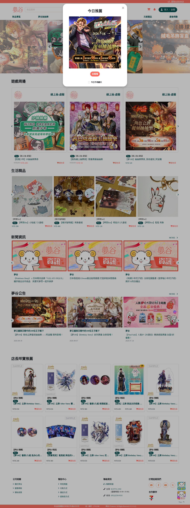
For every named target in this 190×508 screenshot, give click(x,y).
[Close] (123, 8)
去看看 (95, 74)
